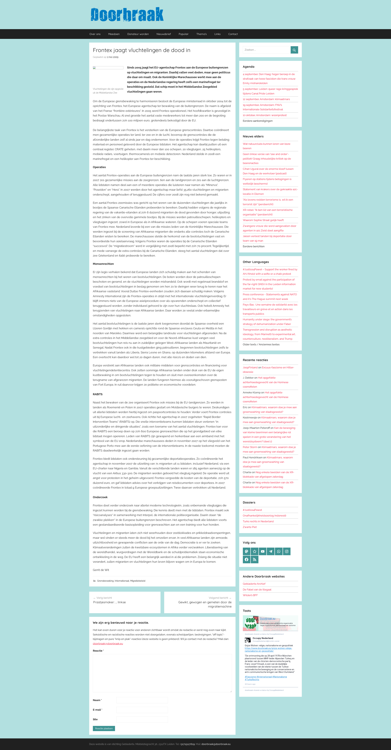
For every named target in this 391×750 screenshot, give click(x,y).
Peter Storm (250, 447)
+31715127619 (187, 744)
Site (95, 719)
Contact (233, 34)
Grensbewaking (105, 580)
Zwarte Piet (250, 527)
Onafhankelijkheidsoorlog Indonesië (264, 515)
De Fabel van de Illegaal (257, 589)
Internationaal (122, 580)
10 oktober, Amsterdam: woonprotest (265, 115)
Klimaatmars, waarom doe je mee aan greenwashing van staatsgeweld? (268, 462)
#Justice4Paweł (252, 509)
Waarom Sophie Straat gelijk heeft (263, 220)
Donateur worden (138, 34)
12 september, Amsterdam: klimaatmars (266, 99)
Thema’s (201, 34)
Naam (97, 700)
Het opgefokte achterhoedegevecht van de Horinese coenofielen (265, 382)
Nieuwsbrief (164, 34)
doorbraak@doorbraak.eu (108, 643)
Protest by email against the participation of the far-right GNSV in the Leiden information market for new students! (269, 284)
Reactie (98, 650)
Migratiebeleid (137, 580)
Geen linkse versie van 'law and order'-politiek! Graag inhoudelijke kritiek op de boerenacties (267, 159)
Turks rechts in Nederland (258, 521)
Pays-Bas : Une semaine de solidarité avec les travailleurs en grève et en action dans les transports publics (270, 309)
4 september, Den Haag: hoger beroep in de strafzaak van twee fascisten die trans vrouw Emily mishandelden (269, 79)
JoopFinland (250, 367)
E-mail (97, 709)
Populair (184, 34)
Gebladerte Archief (254, 583)
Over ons (95, 34)
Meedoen (114, 34)
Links (217, 34)
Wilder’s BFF (250, 595)
